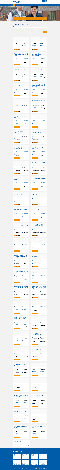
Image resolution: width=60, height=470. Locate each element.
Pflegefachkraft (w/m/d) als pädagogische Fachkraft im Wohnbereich (20, 365)
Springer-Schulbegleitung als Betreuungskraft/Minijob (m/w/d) (37, 334)
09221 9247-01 (42, 463)
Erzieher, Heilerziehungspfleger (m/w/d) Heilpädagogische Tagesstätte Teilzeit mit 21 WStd (21, 225)
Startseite (14, 468)
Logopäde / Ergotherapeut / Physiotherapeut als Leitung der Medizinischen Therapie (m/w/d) (38, 101)
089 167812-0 (34, 457)
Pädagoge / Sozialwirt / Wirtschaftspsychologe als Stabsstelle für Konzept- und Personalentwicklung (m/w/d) (39, 85)
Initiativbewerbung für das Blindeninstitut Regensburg (38, 380)
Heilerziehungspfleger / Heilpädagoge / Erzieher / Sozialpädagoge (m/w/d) (21, 396)
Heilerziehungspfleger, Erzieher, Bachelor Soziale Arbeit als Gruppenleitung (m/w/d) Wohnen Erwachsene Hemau (21, 39)
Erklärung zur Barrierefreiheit (25, 468)
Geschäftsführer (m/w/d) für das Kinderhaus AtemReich (20, 210)
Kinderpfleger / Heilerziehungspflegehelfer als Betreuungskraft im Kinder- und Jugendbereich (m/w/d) (21, 303)
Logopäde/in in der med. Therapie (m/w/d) (20, 411)
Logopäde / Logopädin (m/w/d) (36, 240)
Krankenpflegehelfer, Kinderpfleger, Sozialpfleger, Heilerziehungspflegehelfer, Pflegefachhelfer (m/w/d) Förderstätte (39, 287)
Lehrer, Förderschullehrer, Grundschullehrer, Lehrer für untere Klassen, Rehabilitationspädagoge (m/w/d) (21, 318)
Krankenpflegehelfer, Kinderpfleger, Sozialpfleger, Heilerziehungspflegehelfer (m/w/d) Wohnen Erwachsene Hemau (21, 54)
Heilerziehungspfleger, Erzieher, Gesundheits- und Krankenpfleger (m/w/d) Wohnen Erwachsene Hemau (21, 240)
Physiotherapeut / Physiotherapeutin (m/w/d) (21, 163)
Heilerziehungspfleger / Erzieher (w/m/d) (38, 349)
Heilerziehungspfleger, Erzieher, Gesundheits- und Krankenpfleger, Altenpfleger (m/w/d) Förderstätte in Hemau (21, 287)
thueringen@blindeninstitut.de (25, 464)
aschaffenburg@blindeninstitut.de (34, 464)
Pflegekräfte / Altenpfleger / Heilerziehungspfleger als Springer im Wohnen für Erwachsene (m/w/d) (20, 116)
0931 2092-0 (16, 457)
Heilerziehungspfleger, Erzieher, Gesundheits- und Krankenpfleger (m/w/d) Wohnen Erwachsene (38, 225)
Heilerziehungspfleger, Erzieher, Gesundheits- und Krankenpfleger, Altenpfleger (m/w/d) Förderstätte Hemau (39, 272)
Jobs (17, 21)
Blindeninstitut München (33, 454)
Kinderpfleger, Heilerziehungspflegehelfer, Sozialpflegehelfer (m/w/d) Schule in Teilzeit (21, 272)
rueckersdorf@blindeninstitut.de (17, 464)
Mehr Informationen (17, 49)
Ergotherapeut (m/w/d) (35, 209)
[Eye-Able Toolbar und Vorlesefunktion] (43, 1)
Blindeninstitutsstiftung (16, 454)
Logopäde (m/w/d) (17, 333)
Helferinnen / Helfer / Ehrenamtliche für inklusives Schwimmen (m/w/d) (21, 194)
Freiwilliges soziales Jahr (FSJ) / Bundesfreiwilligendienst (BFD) (39, 194)
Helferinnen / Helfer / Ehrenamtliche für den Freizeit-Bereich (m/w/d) (38, 179)
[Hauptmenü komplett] (14, 5)
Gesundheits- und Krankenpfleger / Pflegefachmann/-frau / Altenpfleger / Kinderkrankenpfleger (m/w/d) (21, 256)
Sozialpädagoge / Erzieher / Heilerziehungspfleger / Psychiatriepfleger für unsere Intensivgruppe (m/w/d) (21, 178)
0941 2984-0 (42, 457)
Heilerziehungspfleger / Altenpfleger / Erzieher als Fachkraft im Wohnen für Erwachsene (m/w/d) (39, 116)
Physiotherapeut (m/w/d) (35, 318)
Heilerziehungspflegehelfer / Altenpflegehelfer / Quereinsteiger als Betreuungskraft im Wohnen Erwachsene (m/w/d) (39, 147)
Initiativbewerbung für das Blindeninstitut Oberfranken (20, 427)
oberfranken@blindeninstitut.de (43, 464)
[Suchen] (46, 1)
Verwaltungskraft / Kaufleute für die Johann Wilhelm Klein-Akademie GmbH (20, 85)
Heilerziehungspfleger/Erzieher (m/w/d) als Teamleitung (20, 349)
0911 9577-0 (16, 463)
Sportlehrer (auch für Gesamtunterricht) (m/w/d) (38, 396)
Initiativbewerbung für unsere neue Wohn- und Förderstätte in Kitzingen (38, 132)
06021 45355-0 (34, 463)
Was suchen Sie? (14, 26)
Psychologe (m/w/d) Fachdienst (19, 101)
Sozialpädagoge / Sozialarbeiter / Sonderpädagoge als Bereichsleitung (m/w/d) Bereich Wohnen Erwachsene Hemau (21, 70)
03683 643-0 (25, 463)
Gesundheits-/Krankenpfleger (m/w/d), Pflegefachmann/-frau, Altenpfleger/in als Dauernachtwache (39, 303)
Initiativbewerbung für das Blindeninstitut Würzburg (20, 132)
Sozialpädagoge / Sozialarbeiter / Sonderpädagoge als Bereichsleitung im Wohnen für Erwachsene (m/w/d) (38, 163)
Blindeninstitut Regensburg (42, 454)
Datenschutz (20, 468)
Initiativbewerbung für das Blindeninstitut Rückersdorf (38, 411)
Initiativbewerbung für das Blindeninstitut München (20, 380)
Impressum (17, 468)
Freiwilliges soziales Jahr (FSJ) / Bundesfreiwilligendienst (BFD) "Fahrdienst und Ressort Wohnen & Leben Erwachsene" (21, 147)
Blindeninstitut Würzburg (24, 454)
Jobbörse (19, 21)
